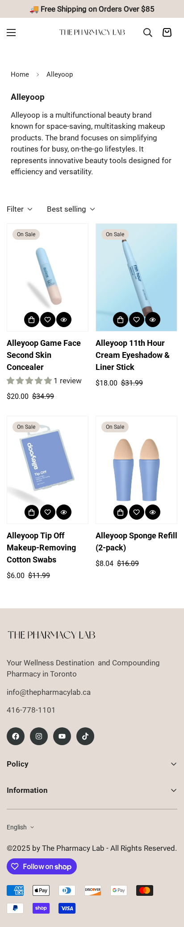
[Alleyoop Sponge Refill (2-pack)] (136, 470)
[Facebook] (16, 736)
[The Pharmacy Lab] (92, 32)
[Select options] (31, 319)
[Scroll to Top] (168, 880)
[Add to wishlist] (47, 319)
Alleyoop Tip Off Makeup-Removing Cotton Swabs (41, 547)
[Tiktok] (85, 736)
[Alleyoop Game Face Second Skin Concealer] (47, 277)
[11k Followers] (39, 736)
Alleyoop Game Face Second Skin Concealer (44, 355)
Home (20, 74)
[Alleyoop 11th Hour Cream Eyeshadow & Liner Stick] (136, 277)
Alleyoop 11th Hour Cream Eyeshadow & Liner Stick (133, 355)
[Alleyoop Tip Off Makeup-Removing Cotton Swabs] (47, 470)
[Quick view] (63, 319)
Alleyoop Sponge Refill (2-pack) (136, 541)
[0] (167, 32)
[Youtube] (62, 736)
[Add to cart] (31, 512)
